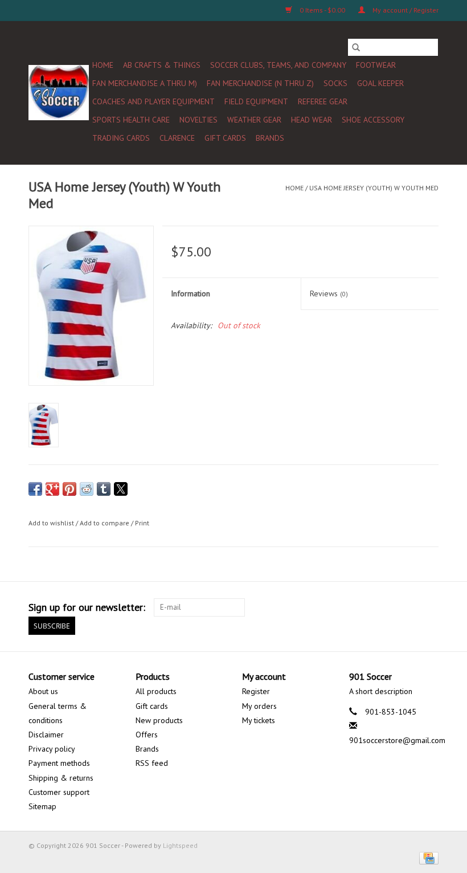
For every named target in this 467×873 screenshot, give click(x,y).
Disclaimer (46, 734)
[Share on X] (121, 489)
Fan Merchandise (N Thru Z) (260, 83)
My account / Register (405, 10)
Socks (335, 83)
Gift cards (225, 138)
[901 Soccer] (58, 92)
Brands (270, 138)
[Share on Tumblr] (103, 489)
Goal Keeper (380, 83)
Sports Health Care (131, 120)
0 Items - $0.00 (322, 10)
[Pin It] (69, 489)
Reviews (329, 293)
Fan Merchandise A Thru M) (144, 83)
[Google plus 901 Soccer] (347, 607)
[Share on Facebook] (35, 489)
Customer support (58, 792)
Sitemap (42, 806)
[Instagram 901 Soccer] (429, 607)
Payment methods (59, 763)
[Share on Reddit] (86, 489)
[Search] (355, 47)
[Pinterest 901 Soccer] (368, 607)
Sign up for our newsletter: (86, 607)
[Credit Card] (427, 857)
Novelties (198, 120)
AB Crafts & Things (161, 65)
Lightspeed (180, 845)
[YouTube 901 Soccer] (388, 607)
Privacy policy (51, 749)
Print (142, 523)
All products (156, 691)
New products (159, 720)
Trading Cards (121, 138)
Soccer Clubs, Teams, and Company (278, 65)
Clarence (177, 138)
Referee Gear (322, 101)
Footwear (376, 65)
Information (190, 293)
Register (256, 691)
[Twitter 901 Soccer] (327, 607)
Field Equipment (256, 101)
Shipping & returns (60, 778)
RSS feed (152, 763)
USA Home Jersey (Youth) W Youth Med (374, 187)
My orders (259, 706)
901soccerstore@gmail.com (397, 740)
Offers (147, 734)
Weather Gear (254, 120)
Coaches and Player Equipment (153, 101)
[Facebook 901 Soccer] (306, 607)
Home (102, 65)
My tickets (258, 720)
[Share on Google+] (52, 489)
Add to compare (105, 523)
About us (43, 691)
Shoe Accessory (373, 120)
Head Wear (311, 120)
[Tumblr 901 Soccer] (409, 607)
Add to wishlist (52, 523)
